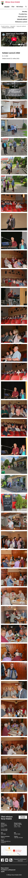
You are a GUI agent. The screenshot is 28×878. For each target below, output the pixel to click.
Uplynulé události (22, 19)
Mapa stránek (5, 868)
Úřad (12, 6)
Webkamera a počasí (21, 21)
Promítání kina (23, 14)
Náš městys (19, 6)
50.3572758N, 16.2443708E (4, 830)
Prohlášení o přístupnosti (8, 869)
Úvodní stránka (5, 26)
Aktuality (24, 11)
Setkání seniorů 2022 (8, 27)
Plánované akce (22, 16)
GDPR (2, 871)
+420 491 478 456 (18, 837)
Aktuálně (6, 6)
